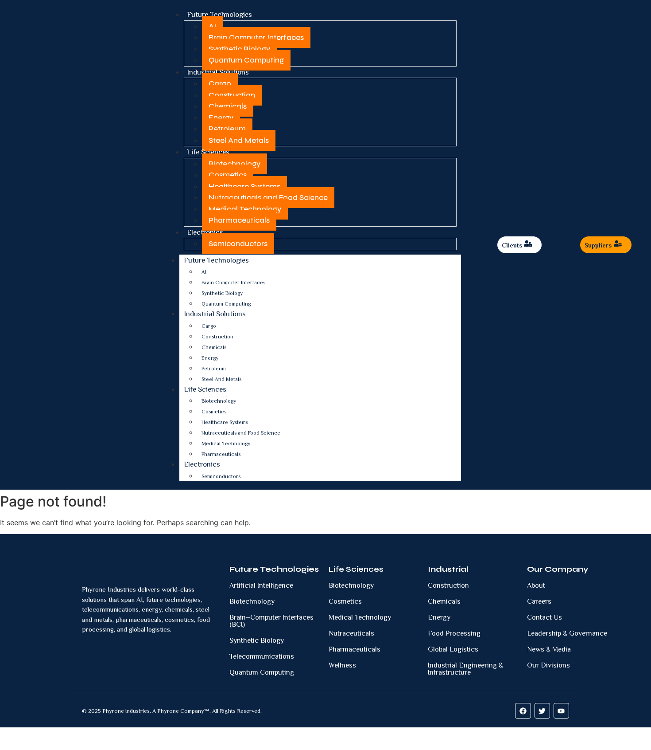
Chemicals (228, 106)
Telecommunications (261, 656)
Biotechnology (234, 164)
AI (212, 26)
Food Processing (454, 633)
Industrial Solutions (218, 72)
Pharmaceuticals (239, 220)
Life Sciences (208, 152)
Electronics (205, 232)
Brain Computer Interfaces (256, 37)
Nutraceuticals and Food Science (268, 197)
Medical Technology (245, 209)
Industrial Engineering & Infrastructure (465, 668)
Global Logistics (453, 649)
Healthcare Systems (244, 186)
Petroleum (227, 129)
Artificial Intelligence (261, 585)
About (536, 585)
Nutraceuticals (351, 633)
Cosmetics (228, 175)
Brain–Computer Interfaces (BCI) (271, 620)
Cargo (220, 83)
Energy (221, 117)
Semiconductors (238, 243)
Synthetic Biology (239, 49)
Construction (232, 95)
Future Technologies (219, 14)
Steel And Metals (239, 140)
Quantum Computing (246, 60)
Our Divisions (548, 665)
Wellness (342, 665)
